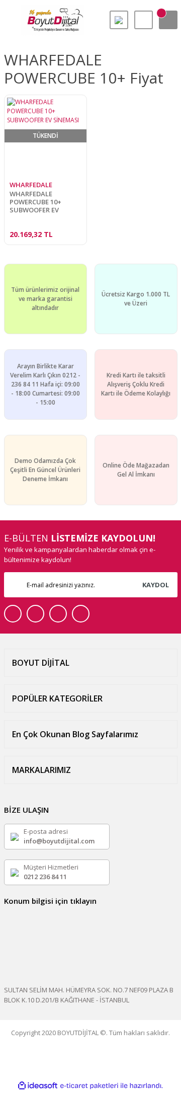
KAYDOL (155, 584)
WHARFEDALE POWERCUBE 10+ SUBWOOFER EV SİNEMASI (35, 202)
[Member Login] (143, 20)
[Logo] (52, 20)
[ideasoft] (38, 1085)
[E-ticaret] (89, 1085)
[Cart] (168, 20)
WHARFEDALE (31, 184)
